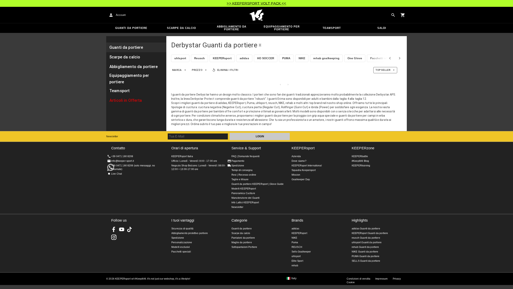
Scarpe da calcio (181, 28)
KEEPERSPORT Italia (256, 15)
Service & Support (246, 148)
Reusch (199, 58)
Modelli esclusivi (180, 247)
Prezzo (197, 69)
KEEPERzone (363, 148)
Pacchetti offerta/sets (385, 58)
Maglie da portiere (241, 242)
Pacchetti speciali (181, 251)
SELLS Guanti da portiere (366, 260)
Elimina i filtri (227, 69)
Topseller (382, 69)
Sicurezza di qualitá (182, 228)
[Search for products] (393, 15)
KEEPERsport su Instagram (113, 237)
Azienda (296, 156)
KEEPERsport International (307, 165)
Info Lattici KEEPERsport (245, 202)
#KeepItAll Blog (360, 161)
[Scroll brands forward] (400, 58)
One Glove (354, 58)
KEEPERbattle (360, 156)
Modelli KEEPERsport (243, 188)
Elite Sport (297, 260)
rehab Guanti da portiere (365, 247)
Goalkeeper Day (301, 179)
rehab (295, 265)
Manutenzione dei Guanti (245, 197)
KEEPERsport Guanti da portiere (370, 233)
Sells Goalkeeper (301, 251)
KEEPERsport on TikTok (129, 229)
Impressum (381, 278)
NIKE (302, 58)
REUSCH (297, 247)
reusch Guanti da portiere (366, 237)
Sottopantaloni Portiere (244, 247)
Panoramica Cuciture (243, 193)
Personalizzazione (181, 242)
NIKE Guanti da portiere (365, 251)
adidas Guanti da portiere (366, 228)
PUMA (286, 58)
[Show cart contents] (403, 15)
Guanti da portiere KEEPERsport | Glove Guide (257, 184)
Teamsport (332, 28)
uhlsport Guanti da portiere (367, 242)
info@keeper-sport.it (122, 161)
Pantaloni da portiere (243, 237)
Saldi (381, 28)
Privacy (397, 278)
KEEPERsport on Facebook (113, 229)
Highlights (360, 220)
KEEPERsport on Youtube (121, 229)
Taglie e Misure (239, 179)
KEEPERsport (222, 58)
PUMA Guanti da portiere (365, 256)
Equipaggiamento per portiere (282, 28)
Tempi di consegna (242, 170)
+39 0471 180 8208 (122, 156)
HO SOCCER (265, 58)
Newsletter (112, 136)
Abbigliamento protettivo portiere (189, 233)
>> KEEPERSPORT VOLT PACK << (256, 3)
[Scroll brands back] (390, 58)
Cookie (351, 282)
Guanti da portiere (131, 28)
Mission (296, 174)
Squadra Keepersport (304, 170)
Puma (295, 242)
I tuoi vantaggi (182, 220)
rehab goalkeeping (326, 58)
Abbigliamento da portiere (231, 28)
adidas (244, 58)
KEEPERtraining (361, 165)
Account (121, 14)
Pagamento (237, 161)
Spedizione (237, 165)
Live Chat (116, 173)
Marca (177, 69)
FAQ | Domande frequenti (245, 156)
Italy (294, 278)
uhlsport (180, 58)
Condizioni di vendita (358, 278)
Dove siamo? (299, 161)
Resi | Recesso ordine (243, 174)
